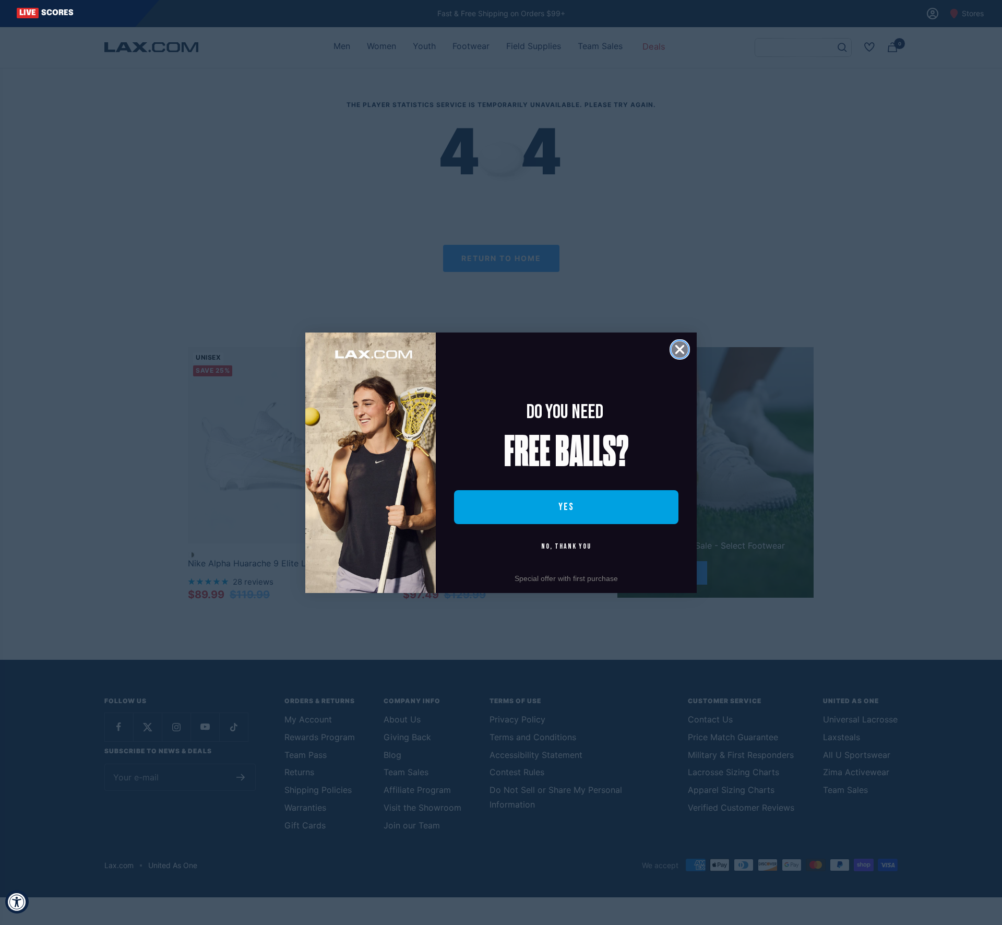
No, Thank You (566, 546)
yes (566, 507)
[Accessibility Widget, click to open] (17, 902)
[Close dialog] (680, 349)
